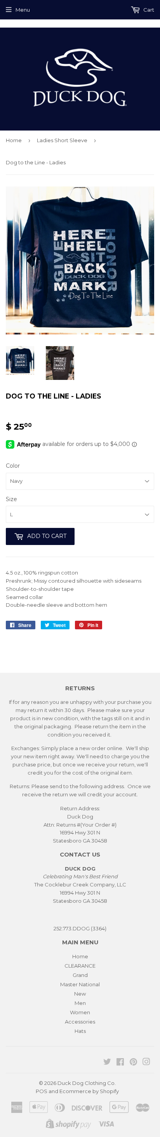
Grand (80, 975)
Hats (80, 1031)
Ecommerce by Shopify (89, 1091)
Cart (148, 10)
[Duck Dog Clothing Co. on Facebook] (120, 1063)
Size (11, 499)
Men (80, 1003)
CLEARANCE (80, 966)
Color (13, 465)
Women (80, 1012)
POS (41, 1091)
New (80, 994)
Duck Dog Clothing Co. (86, 1083)
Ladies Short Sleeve (62, 140)
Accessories (80, 1022)
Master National (80, 984)
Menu (23, 10)
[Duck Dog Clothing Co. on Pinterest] (133, 1063)
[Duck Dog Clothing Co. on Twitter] (107, 1063)
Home (14, 140)
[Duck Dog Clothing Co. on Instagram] (146, 1063)
